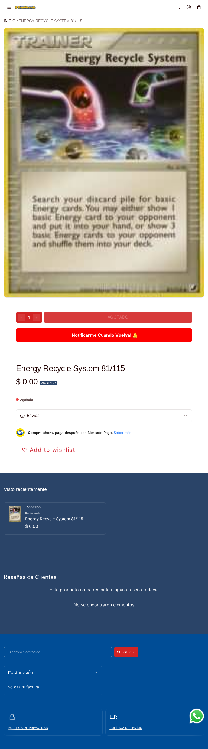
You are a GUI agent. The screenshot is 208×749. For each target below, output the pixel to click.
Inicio (9, 21)
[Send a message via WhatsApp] (196, 716)
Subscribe (126, 652)
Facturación (20, 672)
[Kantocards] (25, 7)
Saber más (122, 432)
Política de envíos (125, 728)
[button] (178, 7)
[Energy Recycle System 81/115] (55, 518)
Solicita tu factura (23, 687)
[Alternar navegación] (9, 7)
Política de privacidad (28, 728)
